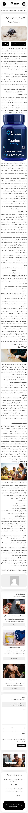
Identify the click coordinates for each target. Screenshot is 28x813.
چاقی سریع (17, 273)
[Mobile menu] (23, 4)
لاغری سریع (11, 273)
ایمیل (12, 727)
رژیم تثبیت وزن (16, 206)
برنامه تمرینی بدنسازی (20, 380)
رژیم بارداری (11, 209)
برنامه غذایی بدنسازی (10, 92)
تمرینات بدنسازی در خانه (8, 380)
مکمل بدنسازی (19, 92)
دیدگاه (24, 709)
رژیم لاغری (23, 206)
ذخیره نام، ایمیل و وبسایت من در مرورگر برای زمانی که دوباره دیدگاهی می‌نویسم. (14, 740)
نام (24, 727)
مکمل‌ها (20, 10)
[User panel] (4, 4)
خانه (24, 10)
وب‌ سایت (23, 733)
